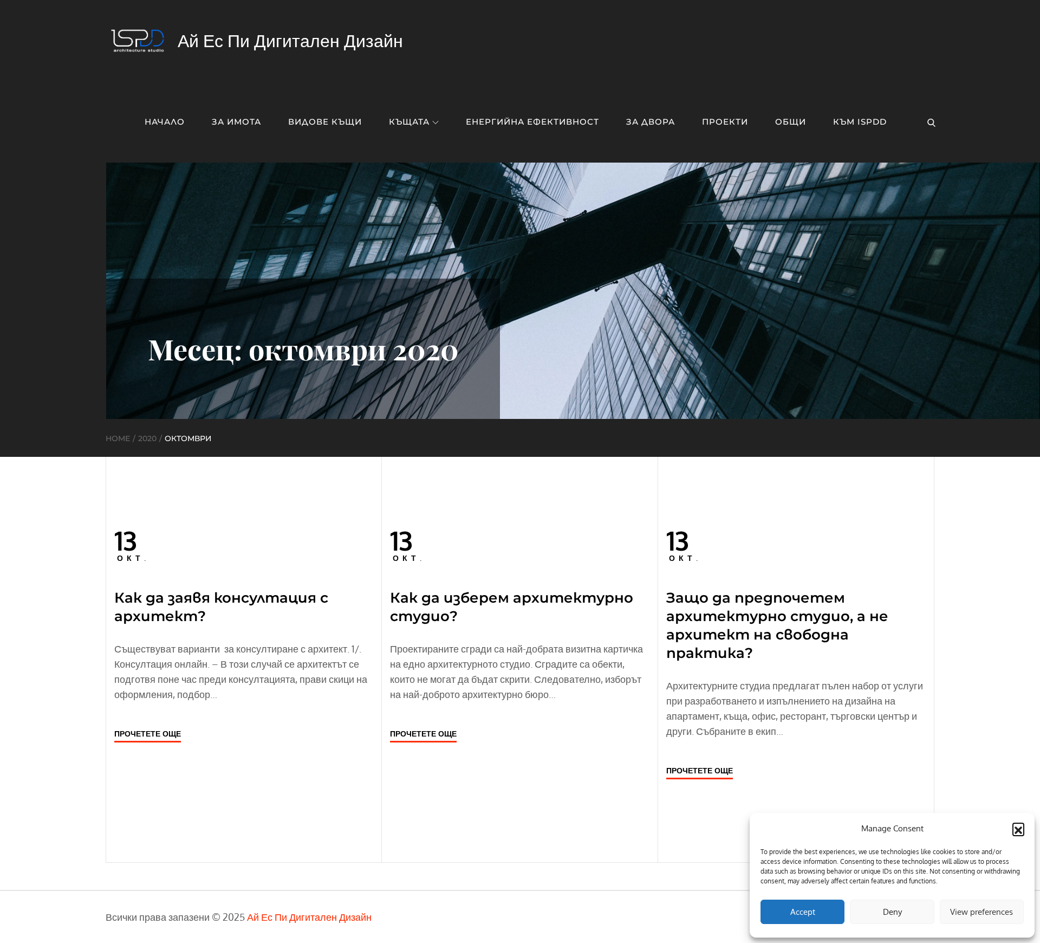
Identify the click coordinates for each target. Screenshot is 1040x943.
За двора (650, 122)
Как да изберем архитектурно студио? (511, 607)
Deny (892, 912)
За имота (236, 122)
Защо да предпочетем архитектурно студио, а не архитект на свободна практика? (777, 625)
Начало (165, 122)
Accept (802, 912)
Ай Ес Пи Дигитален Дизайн (290, 40)
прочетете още (147, 733)
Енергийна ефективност (532, 122)
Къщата (409, 122)
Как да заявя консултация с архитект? (221, 607)
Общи (790, 122)
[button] (1018, 828)
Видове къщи (325, 122)
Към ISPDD (860, 122)
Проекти (725, 122)
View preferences (981, 912)
